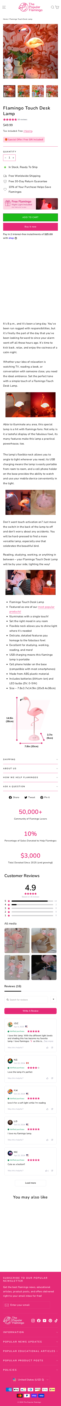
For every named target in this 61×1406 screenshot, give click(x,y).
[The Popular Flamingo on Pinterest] (50, 1320)
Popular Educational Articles (29, 1351)
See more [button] (48, 1041)
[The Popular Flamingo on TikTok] (56, 1320)
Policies (10, 1369)
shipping (27, 130)
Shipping (9, 759)
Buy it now (30, 226)
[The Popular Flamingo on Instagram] (33, 1320)
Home (5, 19)
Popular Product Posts (23, 1360)
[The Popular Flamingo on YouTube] (44, 1320)
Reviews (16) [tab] (12, 986)
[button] (15, 120)
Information (13, 1332)
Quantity (9, 151)
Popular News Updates (22, 1341)
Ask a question (14, 786)
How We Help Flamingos (20, 777)
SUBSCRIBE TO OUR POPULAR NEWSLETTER (25, 1279)
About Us (9, 768)
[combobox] (53, 999)
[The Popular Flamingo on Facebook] (39, 1320)
